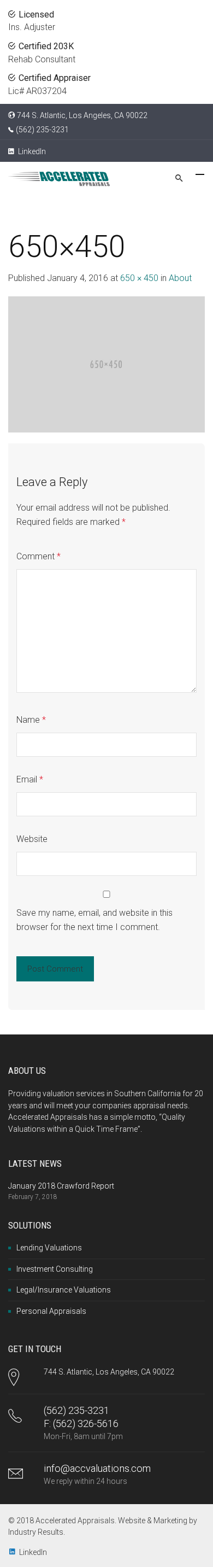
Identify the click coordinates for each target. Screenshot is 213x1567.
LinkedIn (31, 151)
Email (29, 779)
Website (32, 839)
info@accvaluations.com (97, 1468)
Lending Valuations (49, 1247)
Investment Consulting (54, 1269)
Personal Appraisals (51, 1311)
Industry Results (35, 1532)
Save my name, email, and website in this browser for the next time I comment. (94, 920)
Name (31, 720)
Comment (38, 556)
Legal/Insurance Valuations (63, 1289)
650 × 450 (139, 278)
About (180, 278)
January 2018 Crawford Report (61, 1186)
